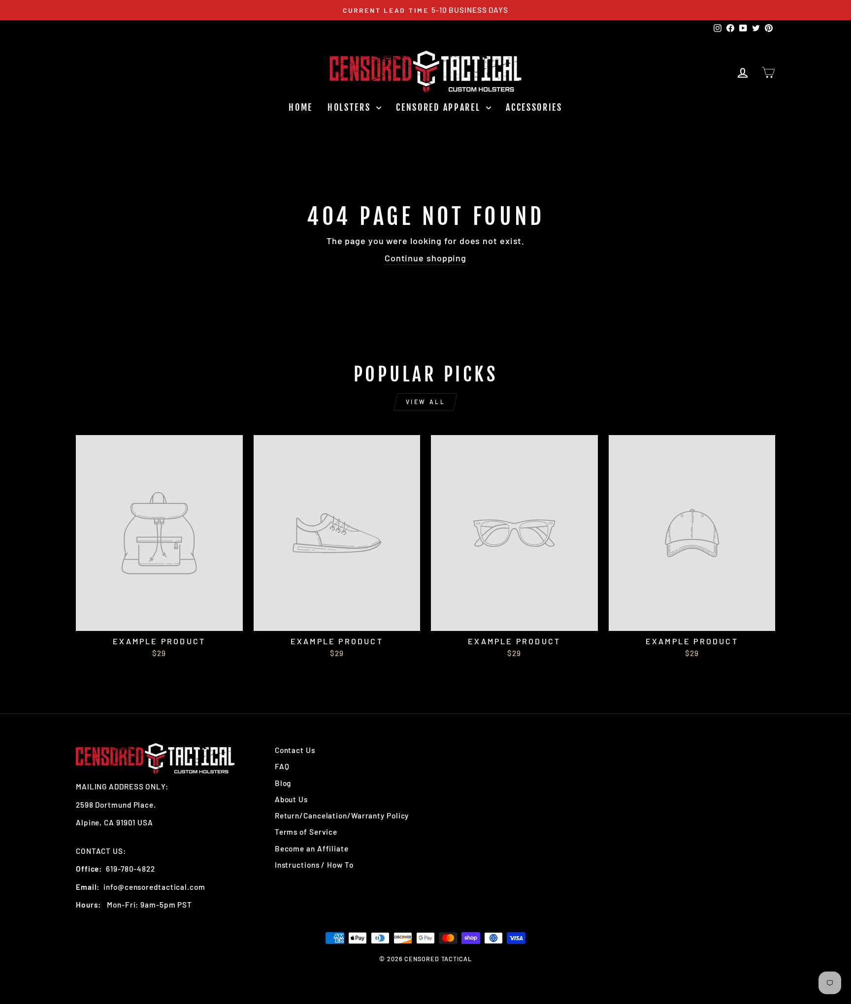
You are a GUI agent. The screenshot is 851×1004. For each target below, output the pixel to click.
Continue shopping (425, 257)
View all (426, 401)
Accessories (534, 107)
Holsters (350, 107)
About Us (291, 799)
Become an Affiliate (312, 848)
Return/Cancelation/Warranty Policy (342, 815)
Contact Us (295, 750)
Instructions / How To (314, 864)
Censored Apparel (440, 107)
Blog (283, 783)
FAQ (282, 766)
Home (301, 107)
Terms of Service (306, 831)
